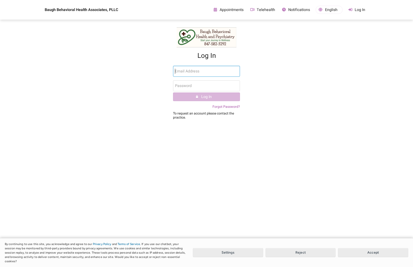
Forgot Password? (226, 106)
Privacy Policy (102, 244)
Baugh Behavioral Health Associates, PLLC (81, 10)
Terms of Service (129, 244)
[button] (329, 10)
